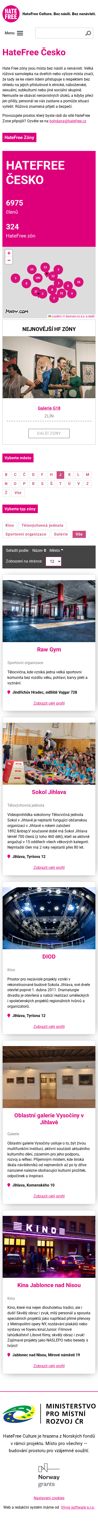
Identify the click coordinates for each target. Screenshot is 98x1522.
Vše (18, 492)
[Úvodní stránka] (49, 13)
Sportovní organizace (25, 534)
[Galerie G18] (49, 367)
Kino (9, 525)
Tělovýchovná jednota (43, 525)
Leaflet (56, 316)
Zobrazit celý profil (49, 703)
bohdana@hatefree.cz (67, 121)
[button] (15, 278)
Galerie (61, 534)
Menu (10, 33)
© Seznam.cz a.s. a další (78, 316)
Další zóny (49, 433)
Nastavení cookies (49, 1498)
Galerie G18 (49, 408)
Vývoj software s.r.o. (78, 1507)
